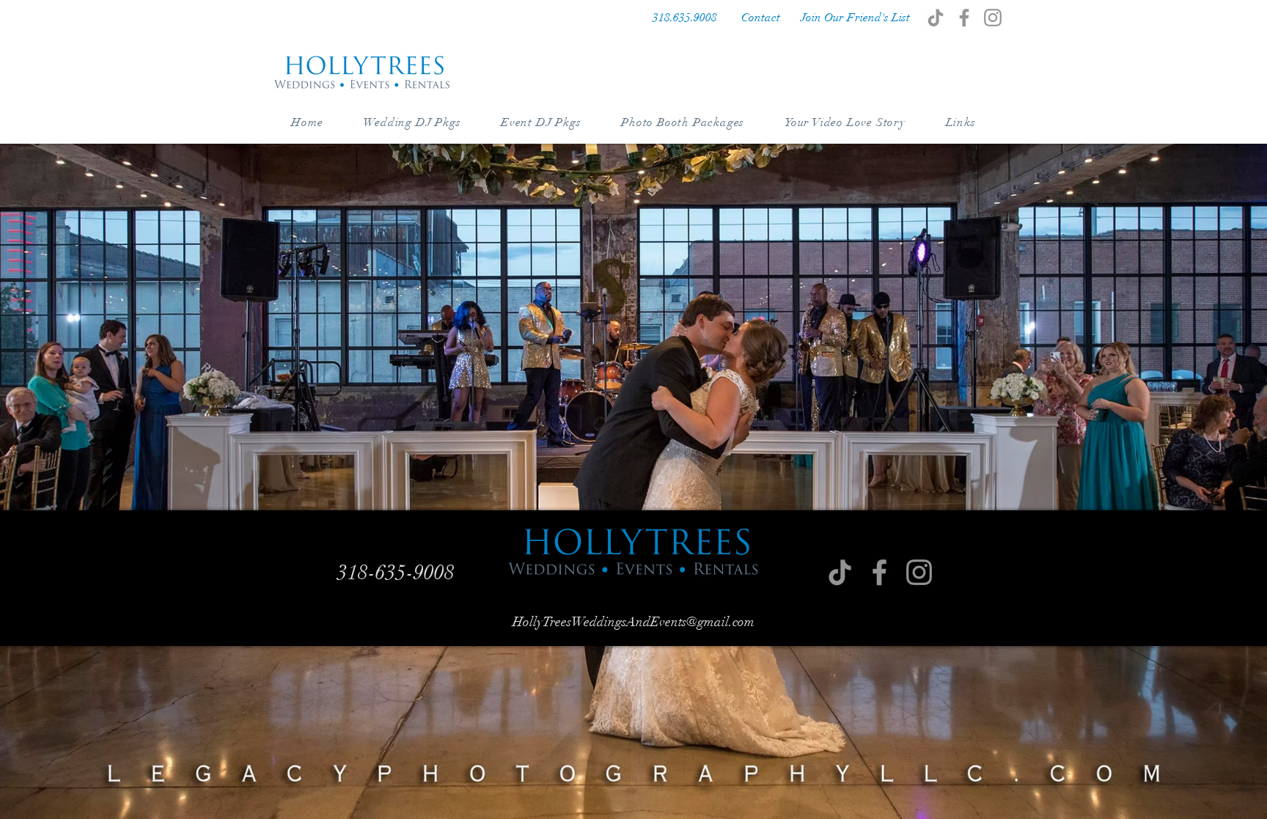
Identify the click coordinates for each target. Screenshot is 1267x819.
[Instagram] (993, 17)
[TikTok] (935, 17)
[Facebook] (964, 17)
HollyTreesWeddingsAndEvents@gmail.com (633, 622)
